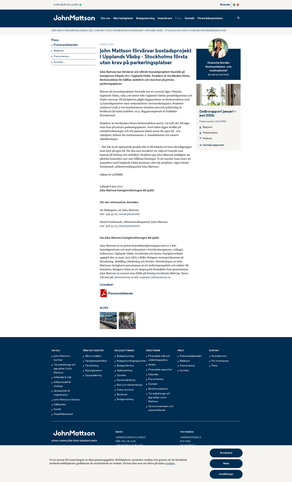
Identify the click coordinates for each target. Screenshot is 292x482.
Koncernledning (126, 380)
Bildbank (59, 51)
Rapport (207, 127)
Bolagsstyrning (145, 18)
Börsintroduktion (158, 389)
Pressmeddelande (120, 293)
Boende (225, 4)
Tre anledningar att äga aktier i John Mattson (64, 369)
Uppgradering (93, 375)
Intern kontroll (125, 390)
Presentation (210, 133)
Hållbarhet (60, 404)
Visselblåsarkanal (63, 414)
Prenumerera (61, 56)
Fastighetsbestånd (95, 361)
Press (178, 18)
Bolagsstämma (125, 365)
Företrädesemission (210, 18)
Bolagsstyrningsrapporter (131, 361)
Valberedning (124, 370)
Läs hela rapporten (213, 145)
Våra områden (93, 356)
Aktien (152, 365)
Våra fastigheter (123, 18)
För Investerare (220, 361)
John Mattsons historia (67, 399)
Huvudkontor (219, 356)
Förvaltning (91, 365)
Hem (53, 31)
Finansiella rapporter (160, 369)
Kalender (153, 374)
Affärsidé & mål (62, 377)
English (237, 4)
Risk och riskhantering (129, 385)
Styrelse (121, 375)
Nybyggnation (93, 370)
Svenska (234, 4)
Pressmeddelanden (76, 31)
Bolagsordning (125, 399)
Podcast (207, 138)
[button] (226, 474)
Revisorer (122, 394)
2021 (91, 31)
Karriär (57, 409)
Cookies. (170, 463)
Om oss (105, 18)
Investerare (165, 18)
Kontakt (190, 18)
